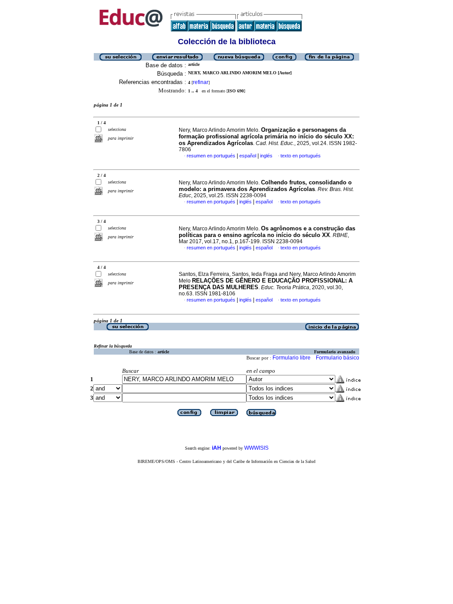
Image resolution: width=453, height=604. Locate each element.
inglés (266, 155)
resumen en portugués (211, 155)
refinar (200, 82)
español (247, 155)
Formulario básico (337, 358)
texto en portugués (300, 155)
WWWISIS (256, 448)
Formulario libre (292, 358)
